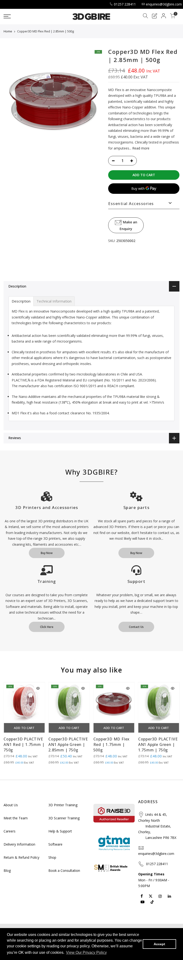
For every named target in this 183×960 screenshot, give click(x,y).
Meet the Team (16, 818)
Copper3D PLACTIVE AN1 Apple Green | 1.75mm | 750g (158, 744)
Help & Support (60, 831)
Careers (9, 831)
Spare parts (136, 507)
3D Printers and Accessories (46, 507)
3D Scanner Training (64, 818)
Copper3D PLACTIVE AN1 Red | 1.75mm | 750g (24, 744)
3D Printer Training (62, 805)
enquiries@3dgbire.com (164, 4)
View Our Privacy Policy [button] (86, 952)
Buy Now (47, 553)
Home (8, 31)
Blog (7, 870)
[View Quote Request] (154, 16)
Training (46, 581)
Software (55, 844)
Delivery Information (19, 844)
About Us (11, 805)
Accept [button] (159, 944)
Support (136, 581)
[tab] (21, 301)
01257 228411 (125, 4)
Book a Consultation (64, 870)
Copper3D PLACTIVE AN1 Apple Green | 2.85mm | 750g (68, 744)
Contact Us (136, 627)
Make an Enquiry (128, 225)
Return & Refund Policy (21, 857)
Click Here (46, 627)
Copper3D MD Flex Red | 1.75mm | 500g (111, 744)
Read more (140, 148)
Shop (52, 857)
